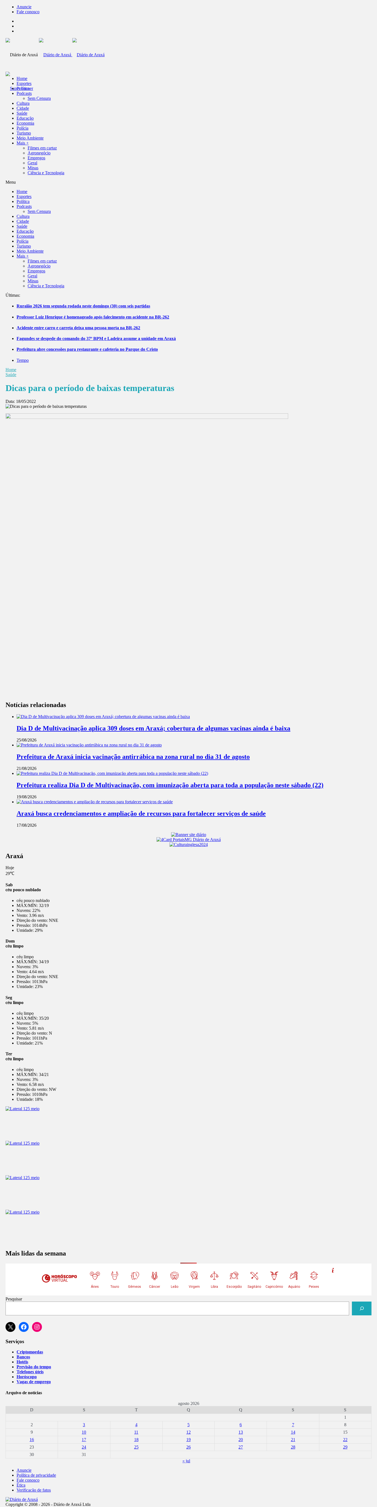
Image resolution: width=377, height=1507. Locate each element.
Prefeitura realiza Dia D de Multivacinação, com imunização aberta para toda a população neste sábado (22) (170, 785)
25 (136, 1447)
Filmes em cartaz (42, 148)
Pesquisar (14, 1299)
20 (240, 1439)
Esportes (24, 83)
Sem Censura (39, 98)
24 (84, 1447)
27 (240, 1447)
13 (240, 1432)
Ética (21, 1485)
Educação (25, 118)
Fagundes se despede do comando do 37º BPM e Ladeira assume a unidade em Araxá (96, 338)
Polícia (22, 128)
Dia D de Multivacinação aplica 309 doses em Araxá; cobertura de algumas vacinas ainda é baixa (153, 728)
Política (23, 88)
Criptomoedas (30, 1352)
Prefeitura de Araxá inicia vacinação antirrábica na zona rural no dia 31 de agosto (133, 756)
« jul (186, 1460)
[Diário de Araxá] (72, 54)
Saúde (22, 113)
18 (136, 1439)
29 (345, 1447)
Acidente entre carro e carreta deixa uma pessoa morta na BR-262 (78, 327)
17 (84, 1439)
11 (136, 1432)
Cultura (23, 103)
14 (293, 1432)
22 (345, 1439)
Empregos (36, 158)
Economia (25, 123)
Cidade (23, 108)
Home (11, 369)
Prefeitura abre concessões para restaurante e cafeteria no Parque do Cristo (87, 349)
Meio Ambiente (30, 138)
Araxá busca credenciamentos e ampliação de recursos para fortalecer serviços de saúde (141, 813)
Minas (33, 167)
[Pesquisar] (361, 1308)
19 (188, 1439)
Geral (32, 162)
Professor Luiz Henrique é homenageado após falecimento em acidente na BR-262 (93, 317)
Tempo (23, 360)
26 (188, 1447)
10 (84, 1432)
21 (293, 1439)
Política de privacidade (36, 1475)
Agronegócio (39, 153)
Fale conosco (28, 11)
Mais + (23, 143)
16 (32, 1439)
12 (188, 1432)
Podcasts (24, 93)
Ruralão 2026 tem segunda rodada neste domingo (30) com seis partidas (83, 306)
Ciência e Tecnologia (46, 172)
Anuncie (24, 6)
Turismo (24, 133)
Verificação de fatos (34, 1490)
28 (293, 1447)
